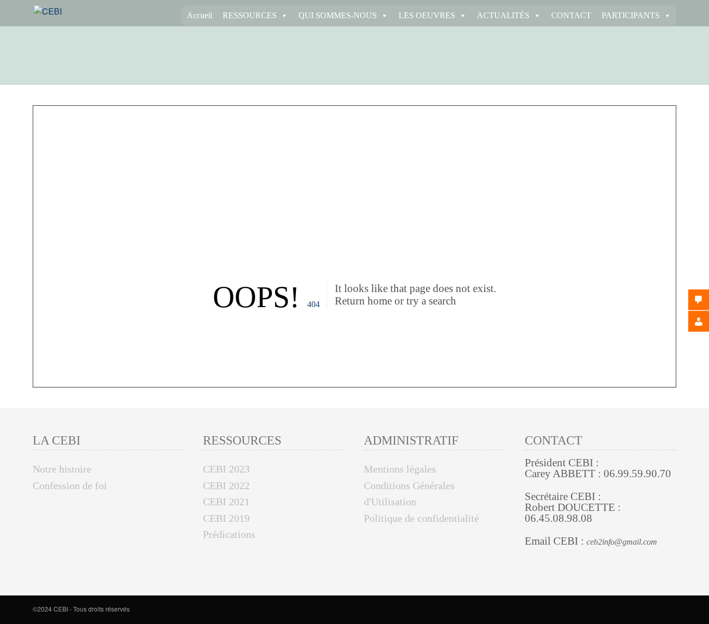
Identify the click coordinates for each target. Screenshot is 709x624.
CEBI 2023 (226, 469)
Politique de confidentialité (421, 518)
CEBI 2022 (226, 485)
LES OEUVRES (427, 15)
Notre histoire (62, 469)
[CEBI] (48, 11)
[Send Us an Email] (673, 610)
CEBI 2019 (226, 518)
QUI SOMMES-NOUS (337, 15)
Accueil (199, 15)
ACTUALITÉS (503, 15)
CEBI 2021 (226, 501)
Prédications (229, 534)
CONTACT (571, 15)
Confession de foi (70, 485)
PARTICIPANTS (631, 15)
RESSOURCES (250, 15)
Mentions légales (400, 469)
